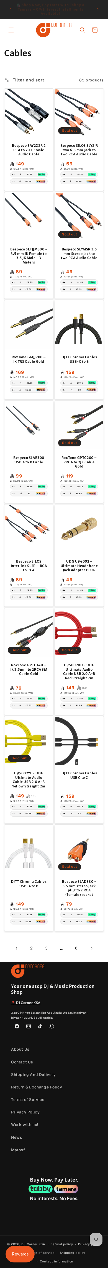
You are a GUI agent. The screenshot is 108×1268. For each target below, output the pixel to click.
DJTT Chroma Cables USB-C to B (79, 359)
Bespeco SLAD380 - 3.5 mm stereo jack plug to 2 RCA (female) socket (79, 888)
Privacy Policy (25, 1112)
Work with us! (24, 1124)
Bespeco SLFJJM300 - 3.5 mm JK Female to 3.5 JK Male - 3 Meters (28, 255)
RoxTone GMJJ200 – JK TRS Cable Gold (29, 359)
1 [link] (17, 948)
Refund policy (61, 1244)
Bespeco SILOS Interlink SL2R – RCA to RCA (29, 565)
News (16, 1137)
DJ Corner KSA (33, 1244)
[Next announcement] (98, 9)
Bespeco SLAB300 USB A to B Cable (28, 460)
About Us (20, 1049)
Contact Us (22, 1062)
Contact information (56, 1261)
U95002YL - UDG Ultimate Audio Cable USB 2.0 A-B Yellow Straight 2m (28, 779)
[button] (11, 30)
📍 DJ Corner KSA (25, 1003)
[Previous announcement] (10, 9)
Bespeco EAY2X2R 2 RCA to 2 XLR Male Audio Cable (28, 149)
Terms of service (41, 1253)
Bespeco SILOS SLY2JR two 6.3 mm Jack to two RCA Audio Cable (79, 149)
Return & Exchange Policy (36, 1087)
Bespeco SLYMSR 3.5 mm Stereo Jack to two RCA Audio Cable (79, 253)
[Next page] (91, 948)
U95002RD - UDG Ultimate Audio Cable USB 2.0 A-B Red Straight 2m (79, 671)
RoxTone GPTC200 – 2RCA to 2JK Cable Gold (79, 462)
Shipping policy (73, 1253)
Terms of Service (28, 1099)
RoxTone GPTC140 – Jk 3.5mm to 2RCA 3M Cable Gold (28, 669)
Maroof (18, 1149)
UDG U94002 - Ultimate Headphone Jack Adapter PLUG (79, 565)
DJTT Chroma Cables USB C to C (79, 775)
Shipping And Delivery (33, 1074)
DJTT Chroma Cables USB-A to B (29, 883)
